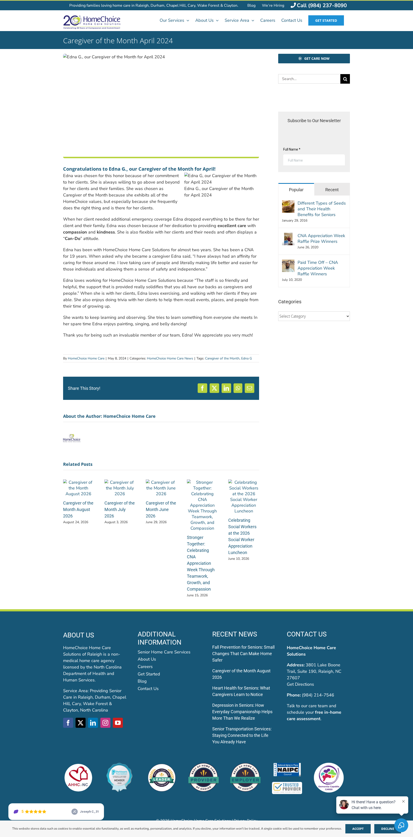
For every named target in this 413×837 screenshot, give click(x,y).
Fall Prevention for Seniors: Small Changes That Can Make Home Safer (243, 654)
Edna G (246, 358)
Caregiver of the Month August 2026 (78, 509)
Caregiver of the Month (222, 358)
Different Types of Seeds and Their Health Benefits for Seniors (322, 208)
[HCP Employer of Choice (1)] (245, 764)
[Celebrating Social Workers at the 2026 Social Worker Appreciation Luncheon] (243, 482)
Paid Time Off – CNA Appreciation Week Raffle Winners (318, 268)
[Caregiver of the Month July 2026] (119, 482)
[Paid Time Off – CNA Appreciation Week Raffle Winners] (288, 263)
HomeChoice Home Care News (170, 358)
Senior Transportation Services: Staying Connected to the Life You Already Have (242, 735)
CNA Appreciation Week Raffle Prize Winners (321, 238)
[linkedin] (93, 723)
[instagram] (105, 723)
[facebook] (68, 723)
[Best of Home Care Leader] (162, 764)
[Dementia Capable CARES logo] (329, 764)
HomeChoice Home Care (86, 358)
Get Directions (300, 684)
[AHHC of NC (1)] (78, 764)
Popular (296, 189)
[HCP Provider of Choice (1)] (203, 764)
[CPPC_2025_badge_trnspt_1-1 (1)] (120, 764)
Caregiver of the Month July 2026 (119, 509)
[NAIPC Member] (287, 764)
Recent (332, 189)
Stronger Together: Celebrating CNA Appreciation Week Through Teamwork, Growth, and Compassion (201, 563)
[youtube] (118, 723)
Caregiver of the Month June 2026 (161, 509)
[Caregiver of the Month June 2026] (161, 482)
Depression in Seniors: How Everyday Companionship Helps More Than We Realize (242, 712)
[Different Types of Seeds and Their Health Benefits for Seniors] (288, 203)
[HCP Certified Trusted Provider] (287, 783)
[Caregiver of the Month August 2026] (78, 482)
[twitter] (81, 723)
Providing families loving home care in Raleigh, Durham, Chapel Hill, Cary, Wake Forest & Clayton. (153, 5)
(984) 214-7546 (318, 695)
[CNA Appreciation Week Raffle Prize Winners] (288, 236)
